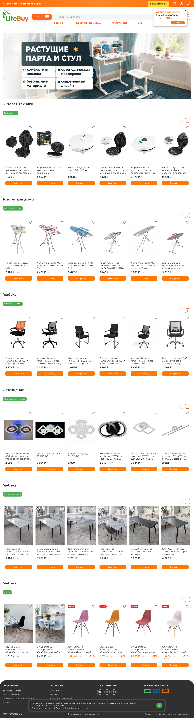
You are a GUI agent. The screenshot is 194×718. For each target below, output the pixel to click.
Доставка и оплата (12, 690)
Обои (140, 23)
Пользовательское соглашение (18, 698)
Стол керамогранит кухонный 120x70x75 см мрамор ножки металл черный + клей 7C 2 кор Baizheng (49, 552)
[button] (187, 66)
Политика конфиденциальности (83, 714)
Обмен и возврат (11, 694)
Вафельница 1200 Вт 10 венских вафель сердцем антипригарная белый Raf (49, 170)
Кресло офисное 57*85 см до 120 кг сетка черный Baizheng (174, 361)
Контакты (54, 694)
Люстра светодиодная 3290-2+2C (79, 454)
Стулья (7, 592)
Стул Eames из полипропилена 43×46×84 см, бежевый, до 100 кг (174, 649)
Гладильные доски (12, 208)
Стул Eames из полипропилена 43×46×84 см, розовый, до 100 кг (80, 649)
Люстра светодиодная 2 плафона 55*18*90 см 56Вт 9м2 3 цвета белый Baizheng (174, 456)
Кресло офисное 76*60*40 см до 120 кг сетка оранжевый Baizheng (16, 361)
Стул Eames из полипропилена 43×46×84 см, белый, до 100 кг (49, 649)
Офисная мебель (12, 303)
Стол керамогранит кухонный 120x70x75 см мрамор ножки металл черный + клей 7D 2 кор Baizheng (80, 552)
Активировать (178, 23)
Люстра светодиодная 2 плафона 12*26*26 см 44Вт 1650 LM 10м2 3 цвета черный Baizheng (112, 456)
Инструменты (119, 23)
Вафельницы (10, 113)
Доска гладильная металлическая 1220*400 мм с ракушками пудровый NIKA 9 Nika (175, 266)
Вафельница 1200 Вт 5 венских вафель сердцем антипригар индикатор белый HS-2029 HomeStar (174, 170)
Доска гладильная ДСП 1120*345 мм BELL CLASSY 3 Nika (50, 266)
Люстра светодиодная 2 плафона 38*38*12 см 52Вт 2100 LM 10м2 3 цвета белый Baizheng (143, 456)
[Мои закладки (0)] (174, 4)
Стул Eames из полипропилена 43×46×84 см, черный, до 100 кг (18, 649)
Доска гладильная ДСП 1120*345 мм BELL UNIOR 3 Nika (18, 266)
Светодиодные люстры (14, 399)
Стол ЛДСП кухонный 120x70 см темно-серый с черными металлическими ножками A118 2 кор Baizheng (175, 552)
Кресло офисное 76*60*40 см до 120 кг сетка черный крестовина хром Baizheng (142, 361)
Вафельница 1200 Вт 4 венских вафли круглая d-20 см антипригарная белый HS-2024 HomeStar (112, 170)
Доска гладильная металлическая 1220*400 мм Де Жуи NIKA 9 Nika (112, 266)
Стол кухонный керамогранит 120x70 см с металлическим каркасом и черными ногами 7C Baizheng (17, 552)
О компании (56, 690)
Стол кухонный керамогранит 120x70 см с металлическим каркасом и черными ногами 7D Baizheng (111, 552)
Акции (6, 702)
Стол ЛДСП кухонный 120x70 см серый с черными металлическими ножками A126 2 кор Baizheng (142, 552)
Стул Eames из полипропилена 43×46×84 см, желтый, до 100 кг (112, 649)
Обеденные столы (12, 494)
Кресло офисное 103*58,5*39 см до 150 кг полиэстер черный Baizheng (80, 361)
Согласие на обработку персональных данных (168, 714)
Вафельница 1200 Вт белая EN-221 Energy (79, 169)
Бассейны (59, 23)
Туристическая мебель (88, 23)
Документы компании (61, 698)
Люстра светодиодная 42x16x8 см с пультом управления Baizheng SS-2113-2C (18, 456)
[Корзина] (188, 4)
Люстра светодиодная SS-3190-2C (48, 454)
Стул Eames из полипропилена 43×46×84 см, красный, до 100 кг (143, 649)
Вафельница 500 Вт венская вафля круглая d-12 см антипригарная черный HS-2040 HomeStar (17, 170)
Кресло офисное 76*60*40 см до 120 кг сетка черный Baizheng (49, 361)
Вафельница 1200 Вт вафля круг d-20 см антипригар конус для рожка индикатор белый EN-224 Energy (144, 170)
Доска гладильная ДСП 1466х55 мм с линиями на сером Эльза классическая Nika (143, 266)
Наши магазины (158, 4)
